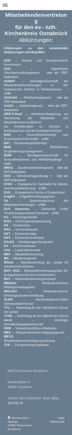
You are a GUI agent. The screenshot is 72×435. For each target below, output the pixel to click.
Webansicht (57, 421)
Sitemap (13, 421)
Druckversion (20, 417)
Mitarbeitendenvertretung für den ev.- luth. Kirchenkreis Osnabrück (36, 24)
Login (61, 417)
